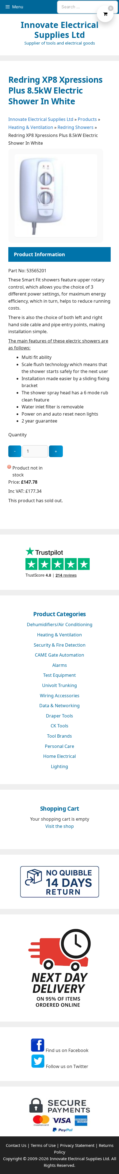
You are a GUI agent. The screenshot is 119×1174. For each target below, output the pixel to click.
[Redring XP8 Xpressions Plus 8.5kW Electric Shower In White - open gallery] (55, 235)
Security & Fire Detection (60, 645)
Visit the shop (59, 826)
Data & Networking (59, 706)
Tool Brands (59, 736)
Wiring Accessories (59, 696)
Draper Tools (59, 716)
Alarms (59, 665)
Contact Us (16, 1145)
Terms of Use (43, 1145)
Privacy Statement (77, 1145)
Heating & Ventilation (30, 127)
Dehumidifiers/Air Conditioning (59, 624)
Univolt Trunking (59, 685)
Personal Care (59, 746)
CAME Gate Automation (59, 655)
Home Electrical (59, 756)
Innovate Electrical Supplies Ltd (60, 29)
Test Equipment (59, 675)
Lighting (59, 766)
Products (87, 119)
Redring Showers (76, 127)
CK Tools (59, 726)
